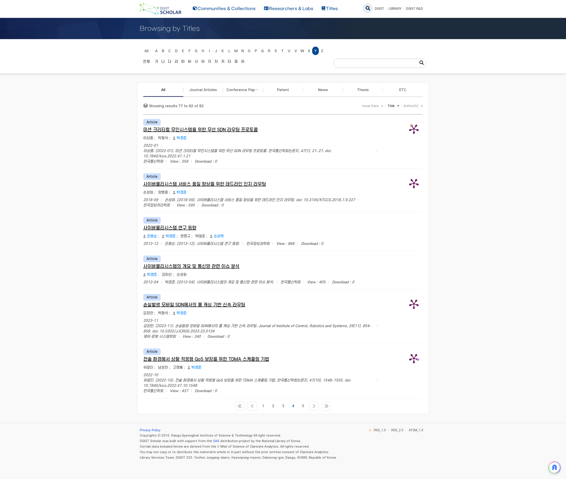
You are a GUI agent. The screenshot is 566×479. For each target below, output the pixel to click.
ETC (402, 90)
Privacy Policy (150, 430)
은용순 (152, 236)
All (146, 51)
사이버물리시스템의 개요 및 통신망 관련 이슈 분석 (191, 266)
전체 (146, 62)
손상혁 (219, 236)
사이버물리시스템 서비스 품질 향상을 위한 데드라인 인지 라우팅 (204, 184)
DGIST (379, 9)
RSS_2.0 (397, 430)
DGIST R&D (414, 9)
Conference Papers (243, 90)
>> (326, 406)
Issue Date (370, 106)
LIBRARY (395, 9)
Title (391, 106)
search (368, 8)
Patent (283, 90)
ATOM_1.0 (416, 430)
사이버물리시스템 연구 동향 (169, 228)
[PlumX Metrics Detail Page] (414, 129)
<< (239, 406)
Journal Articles (203, 90)
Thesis (363, 90)
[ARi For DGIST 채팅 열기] (554, 467)
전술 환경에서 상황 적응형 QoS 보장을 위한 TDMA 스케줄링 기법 (206, 359)
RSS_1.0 (380, 430)
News (323, 90)
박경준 (182, 138)
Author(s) (410, 106)
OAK (216, 441)
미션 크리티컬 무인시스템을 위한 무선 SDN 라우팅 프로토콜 (200, 129)
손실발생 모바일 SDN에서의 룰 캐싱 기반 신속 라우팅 (194, 304)
